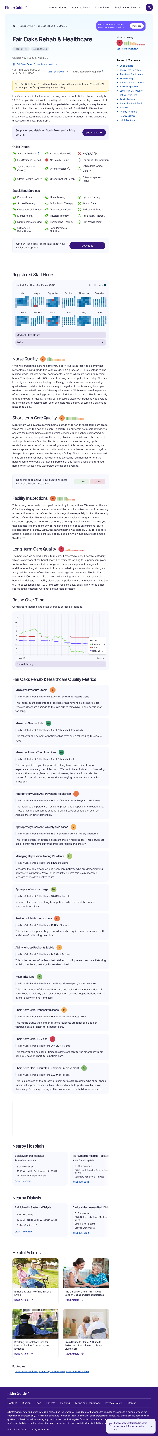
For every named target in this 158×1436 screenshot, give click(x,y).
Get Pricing (91, 132)
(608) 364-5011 (23, 1181)
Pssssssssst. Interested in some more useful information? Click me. (130, 1426)
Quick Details (126, 65)
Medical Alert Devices (128, 7)
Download (136, 26)
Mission (26, 1403)
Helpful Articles (127, 120)
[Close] (152, 1426)
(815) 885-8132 (81, 1232)
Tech (38, 1403)
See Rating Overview (127, 48)
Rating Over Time (128, 95)
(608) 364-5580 (23, 1231)
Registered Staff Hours (131, 74)
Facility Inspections (129, 86)
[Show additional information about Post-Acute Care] (90, 170)
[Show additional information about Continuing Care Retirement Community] (95, 154)
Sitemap (131, 1403)
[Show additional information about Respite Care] (41, 178)
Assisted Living (81, 7)
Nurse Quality (126, 78)
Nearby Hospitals (128, 111)
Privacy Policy (113, 1403)
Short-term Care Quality (132, 82)
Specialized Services (130, 70)
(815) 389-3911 (56, 71)
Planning (65, 1403)
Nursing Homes (58, 7)
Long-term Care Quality (131, 90)
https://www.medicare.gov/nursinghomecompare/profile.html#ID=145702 (52, 1371)
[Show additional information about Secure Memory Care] (24, 170)
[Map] (60, 1118)
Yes (83, 481)
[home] (16, 7)
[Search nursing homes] (149, 7)
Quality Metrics (127, 99)
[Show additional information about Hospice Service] (68, 168)
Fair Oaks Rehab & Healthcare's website (37, 64)
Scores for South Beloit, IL (133, 103)
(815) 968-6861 (81, 1181)
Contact (12, 1403)
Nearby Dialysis (127, 116)
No (99, 481)
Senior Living (102, 7)
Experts (50, 1403)
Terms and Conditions (87, 1403)
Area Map (124, 107)
